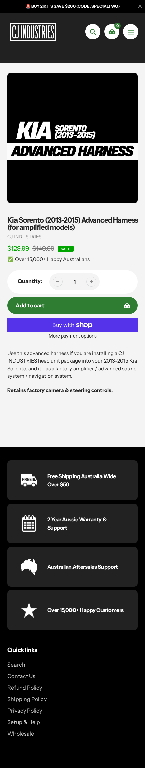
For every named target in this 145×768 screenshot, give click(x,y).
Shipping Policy (27, 699)
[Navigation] (130, 31)
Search (16, 664)
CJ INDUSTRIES (24, 237)
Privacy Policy (24, 710)
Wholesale (20, 733)
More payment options (73, 336)
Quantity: (30, 281)
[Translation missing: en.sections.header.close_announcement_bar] (140, 6)
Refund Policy (24, 687)
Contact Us (21, 676)
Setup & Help (23, 722)
